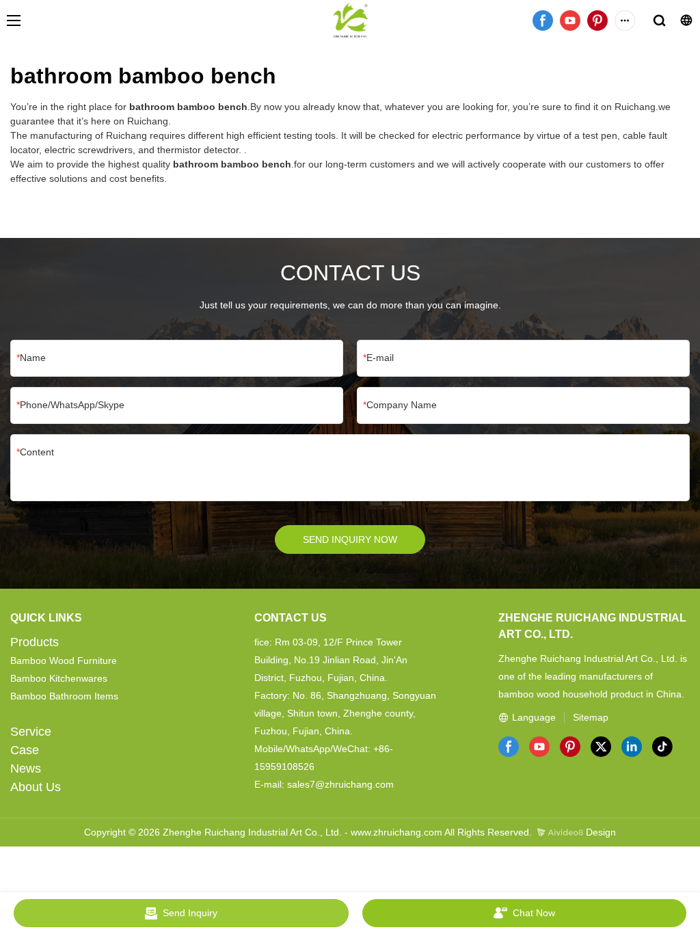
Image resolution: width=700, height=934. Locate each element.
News (25, 768)
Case (24, 750)
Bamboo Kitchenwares (58, 678)
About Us (35, 787)
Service (30, 731)
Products (34, 642)
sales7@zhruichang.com (340, 784)
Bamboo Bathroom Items (64, 696)
